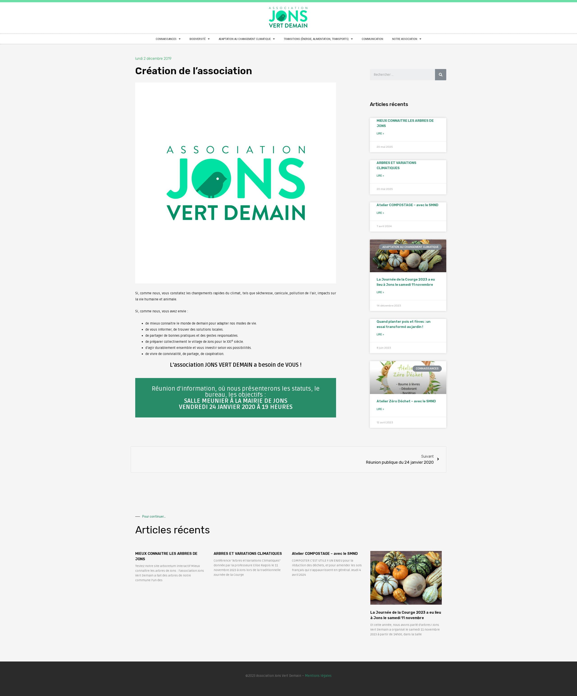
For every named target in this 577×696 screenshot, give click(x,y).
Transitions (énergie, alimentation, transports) (316, 39)
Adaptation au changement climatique (245, 39)
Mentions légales (318, 676)
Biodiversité (198, 39)
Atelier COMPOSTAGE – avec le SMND (407, 205)
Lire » (380, 133)
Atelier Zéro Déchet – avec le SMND (406, 401)
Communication (372, 39)
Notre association (404, 39)
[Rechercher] (440, 74)
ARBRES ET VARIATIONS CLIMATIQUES (248, 553)
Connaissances (166, 39)
